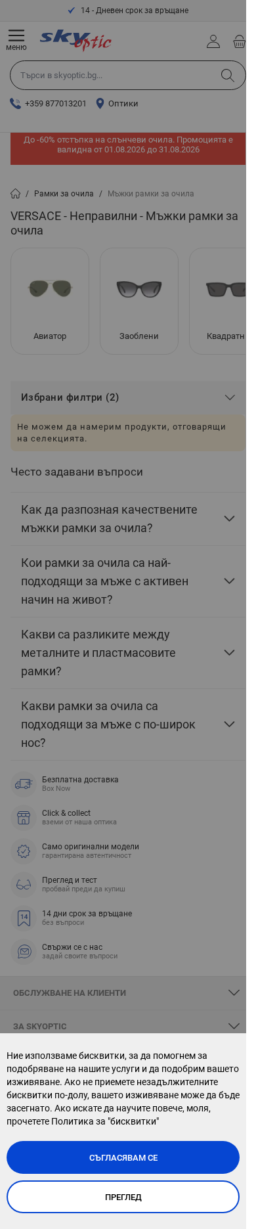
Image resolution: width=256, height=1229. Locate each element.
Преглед (123, 1197)
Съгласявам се (123, 1158)
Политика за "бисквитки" (105, 1121)
